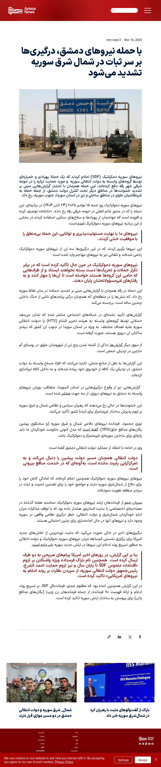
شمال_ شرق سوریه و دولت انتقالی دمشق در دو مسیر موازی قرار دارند (45, 713)
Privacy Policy (64, 762)
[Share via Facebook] (140, 637)
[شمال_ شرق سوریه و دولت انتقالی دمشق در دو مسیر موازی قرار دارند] (41, 682)
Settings (123, 760)
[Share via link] (109, 637)
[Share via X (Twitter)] (130, 637)
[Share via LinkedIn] (119, 637)
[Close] (155, 760)
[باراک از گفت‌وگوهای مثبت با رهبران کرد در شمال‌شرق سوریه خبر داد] (119, 682)
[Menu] (147, 10)
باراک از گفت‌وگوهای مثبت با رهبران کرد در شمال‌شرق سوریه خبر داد (119, 713)
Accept (142, 760)
